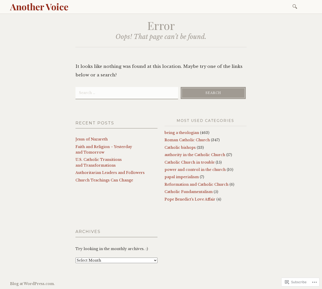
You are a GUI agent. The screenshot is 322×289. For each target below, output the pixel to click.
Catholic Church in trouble (190, 162)
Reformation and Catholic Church (196, 184)
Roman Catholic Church (187, 140)
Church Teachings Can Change (104, 180)
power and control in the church (195, 169)
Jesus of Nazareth (91, 139)
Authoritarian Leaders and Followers (110, 172)
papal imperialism (182, 177)
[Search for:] (296, 6)
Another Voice (39, 7)
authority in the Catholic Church (195, 155)
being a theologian (182, 132)
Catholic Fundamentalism (189, 191)
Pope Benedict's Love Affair (190, 199)
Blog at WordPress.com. (32, 283)
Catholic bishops (180, 147)
